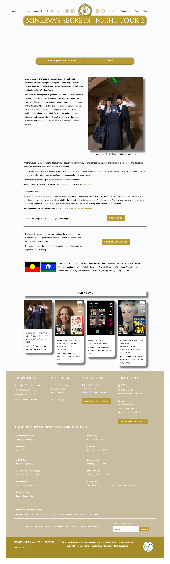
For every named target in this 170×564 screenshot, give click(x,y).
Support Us (38, 11)
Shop (145, 11)
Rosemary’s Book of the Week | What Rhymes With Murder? (69, 345)
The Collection (53, 11)
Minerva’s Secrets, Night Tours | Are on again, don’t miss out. (38, 338)
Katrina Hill (88, 184)
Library (26, 11)
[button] (16, 11)
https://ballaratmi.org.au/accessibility (77, 208)
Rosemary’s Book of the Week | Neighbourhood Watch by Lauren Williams (131, 346)
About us (15, 11)
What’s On (113, 11)
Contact (138, 11)
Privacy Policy (19, 548)
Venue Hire (125, 11)
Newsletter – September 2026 (97, 342)
